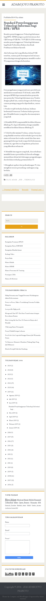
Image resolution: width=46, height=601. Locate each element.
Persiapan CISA (10, 275)
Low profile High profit (12, 309)
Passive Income (36, 505)
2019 (9, 392)
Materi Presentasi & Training (14, 270)
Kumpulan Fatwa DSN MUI (14, 246)
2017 (9, 437)
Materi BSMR (9, 266)
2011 (8, 463)
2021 (9, 383)
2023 (9, 374)
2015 (8, 446)
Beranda (25, 190)
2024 (9, 370)
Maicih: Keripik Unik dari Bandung (16, 349)
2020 (9, 387)
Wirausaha (33, 503)
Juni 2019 (12, 403)
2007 (9, 480)
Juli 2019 (12, 399)
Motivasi (20, 500)
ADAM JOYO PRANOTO (27, 4)
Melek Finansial (35, 500)
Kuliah (29, 505)
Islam (16, 502)
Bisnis (26, 500)
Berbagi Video (9, 254)
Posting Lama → (37, 190)
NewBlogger (24, 597)
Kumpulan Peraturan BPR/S (14, 242)
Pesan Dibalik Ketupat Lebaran (15, 331)
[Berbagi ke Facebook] (11, 175)
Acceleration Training (10, 508)
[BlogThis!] (7, 175)
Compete (13, 597)
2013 (8, 454)
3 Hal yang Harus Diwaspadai (14, 327)
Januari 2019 (13, 428)
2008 (9, 476)
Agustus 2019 (13, 395)
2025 (9, 366)
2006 (9, 485)
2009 (9, 472)
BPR (20, 180)
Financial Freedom (10, 505)
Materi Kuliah (9, 262)
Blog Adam (11, 180)
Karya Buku (8, 258)
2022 (9, 379)
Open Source (24, 502)
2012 (9, 459)
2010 (9, 467)
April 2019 (12, 417)
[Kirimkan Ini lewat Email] (5, 175)
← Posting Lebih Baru (10, 190)
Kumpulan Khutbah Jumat (13, 250)
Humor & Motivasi (11, 279)
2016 (9, 441)
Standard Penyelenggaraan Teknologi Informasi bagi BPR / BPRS (21, 26)
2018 (9, 432)
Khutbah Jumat (21, 505)
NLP (17, 508)
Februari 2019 (13, 424)
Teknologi (29, 180)
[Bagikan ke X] (9, 175)
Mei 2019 (12, 413)
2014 (9, 450)
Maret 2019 (13, 420)
